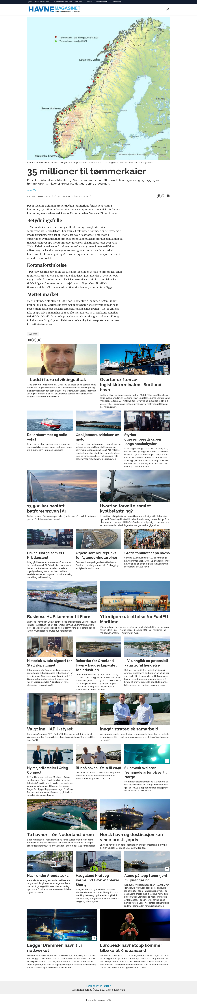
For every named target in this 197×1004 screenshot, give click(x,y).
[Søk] (167, 9)
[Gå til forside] (54, 9)
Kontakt (89, 2)
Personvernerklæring (98, 985)
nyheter (33, 334)
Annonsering (115, 2)
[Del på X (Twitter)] (163, 196)
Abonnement (101, 2)
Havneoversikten (42, 2)
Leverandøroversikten (62, 2)
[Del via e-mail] (168, 196)
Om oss (78, 2)
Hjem (29, 2)
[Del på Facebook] (159, 196)
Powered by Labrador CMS (98, 1000)
